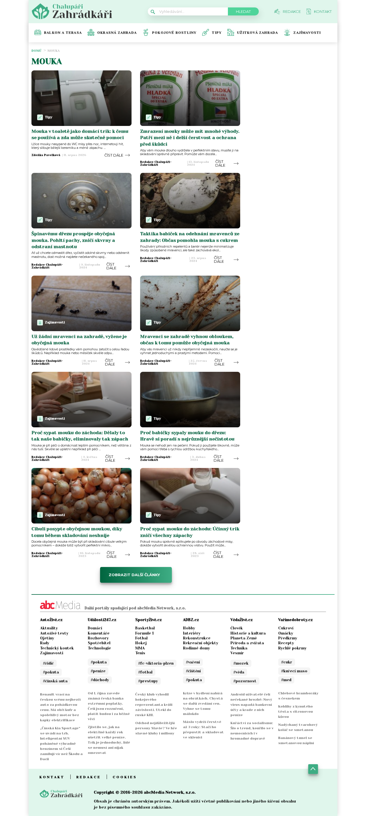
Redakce (88, 777)
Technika (238, 648)
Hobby (189, 628)
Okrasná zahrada (117, 32)
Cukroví (285, 628)
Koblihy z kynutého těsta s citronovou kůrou (295, 711)
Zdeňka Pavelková (45, 155)
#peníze (98, 671)
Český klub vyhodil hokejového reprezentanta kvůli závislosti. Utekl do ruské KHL (153, 704)
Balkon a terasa (63, 32)
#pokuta (51, 672)
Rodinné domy (196, 648)
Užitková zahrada (257, 32)
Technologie (99, 648)
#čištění (193, 671)
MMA (140, 648)
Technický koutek (57, 648)
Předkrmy (287, 638)
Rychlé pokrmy (292, 648)
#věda (238, 672)
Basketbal (145, 628)
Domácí (95, 628)
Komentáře (99, 633)
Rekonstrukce (196, 638)
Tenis (140, 653)
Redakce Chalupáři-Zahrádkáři (156, 163)
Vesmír (237, 653)
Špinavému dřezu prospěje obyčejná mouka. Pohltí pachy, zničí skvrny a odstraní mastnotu (73, 240)
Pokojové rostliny (174, 32)
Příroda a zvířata (247, 643)
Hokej (141, 643)
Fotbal (141, 638)
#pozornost (244, 681)
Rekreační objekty (200, 643)
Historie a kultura (248, 633)
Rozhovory (98, 638)
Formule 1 (144, 633)
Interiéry (191, 633)
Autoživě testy (54, 633)
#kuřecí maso (294, 671)
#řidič (48, 663)
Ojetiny (47, 638)
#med (286, 680)
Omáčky (285, 633)
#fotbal (145, 672)
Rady (44, 643)
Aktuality (49, 628)
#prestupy (148, 681)
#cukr (286, 662)
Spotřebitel (99, 643)
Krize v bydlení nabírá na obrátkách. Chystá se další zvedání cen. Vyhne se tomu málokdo (203, 703)
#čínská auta (55, 681)
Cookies (125, 777)
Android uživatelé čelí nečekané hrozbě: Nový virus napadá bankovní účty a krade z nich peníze (251, 704)
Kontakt (52, 777)
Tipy (217, 32)
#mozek (240, 663)
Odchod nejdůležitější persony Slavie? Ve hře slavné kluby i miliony (156, 728)
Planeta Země (243, 638)
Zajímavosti (307, 32)
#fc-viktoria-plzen (156, 663)
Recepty (286, 643)
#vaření (193, 662)
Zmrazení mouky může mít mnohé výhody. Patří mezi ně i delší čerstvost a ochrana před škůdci (189, 138)
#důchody (100, 680)
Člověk (236, 628)
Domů (36, 51)
